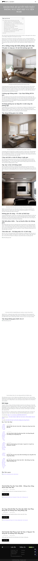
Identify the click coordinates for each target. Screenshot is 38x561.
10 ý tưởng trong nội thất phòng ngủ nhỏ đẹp (11, 20)
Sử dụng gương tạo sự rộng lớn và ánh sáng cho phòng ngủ (13, 23)
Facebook (23, 550)
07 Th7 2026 (5, 489)
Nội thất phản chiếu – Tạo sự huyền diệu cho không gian (13, 29)
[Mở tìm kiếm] (33, 1)
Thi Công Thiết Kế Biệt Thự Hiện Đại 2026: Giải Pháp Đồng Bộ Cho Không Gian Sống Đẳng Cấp (20, 434)
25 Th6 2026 (5, 535)
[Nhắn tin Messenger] (36, 552)
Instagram (23, 552)
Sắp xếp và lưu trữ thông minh (9, 27)
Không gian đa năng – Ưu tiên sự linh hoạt (11, 28)
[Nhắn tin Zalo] (36, 555)
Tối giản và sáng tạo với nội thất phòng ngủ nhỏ (12, 21)
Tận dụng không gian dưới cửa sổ (9, 31)
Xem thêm (5, 494)
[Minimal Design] (8, 1)
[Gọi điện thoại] (36, 550)
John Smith (12, 489)
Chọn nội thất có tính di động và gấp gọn (11, 26)
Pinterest (22, 554)
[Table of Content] (23, 18)
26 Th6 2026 (5, 512)
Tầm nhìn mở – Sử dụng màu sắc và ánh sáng (11, 30)
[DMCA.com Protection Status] (32, 547)
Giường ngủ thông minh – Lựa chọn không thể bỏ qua (13, 22)
